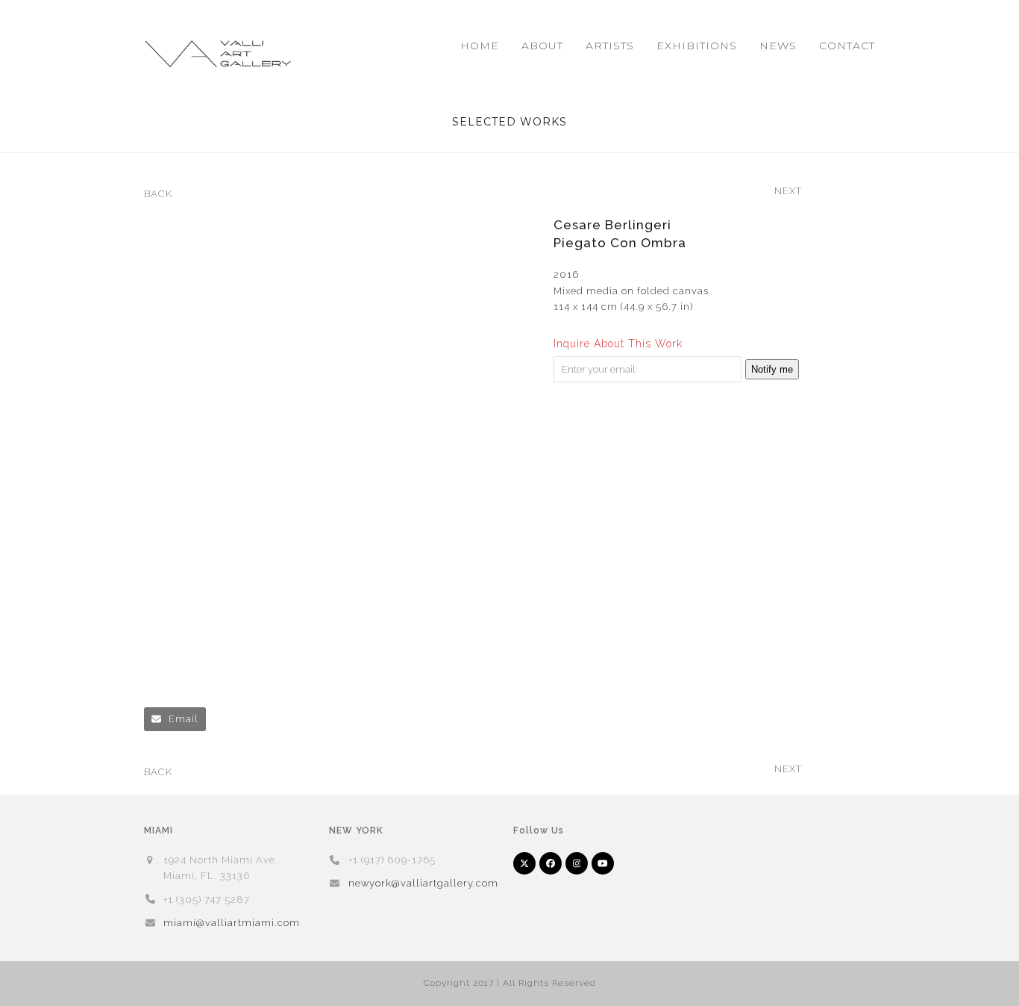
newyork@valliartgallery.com (423, 883)
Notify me (772, 369)
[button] (175, 718)
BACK (158, 195)
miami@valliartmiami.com (231, 922)
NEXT (788, 192)
